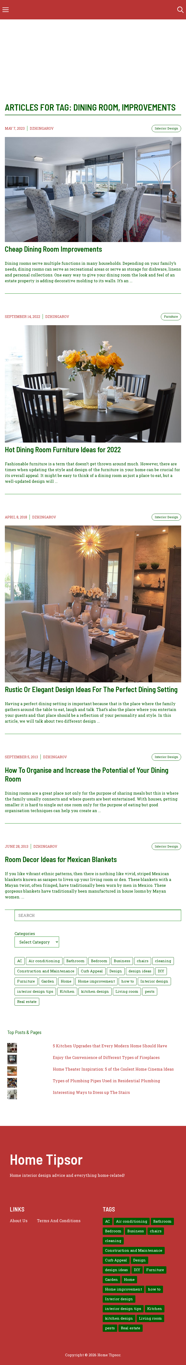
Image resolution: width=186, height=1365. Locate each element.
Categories (25, 933)
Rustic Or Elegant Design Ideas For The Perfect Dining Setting (91, 689)
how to (127, 981)
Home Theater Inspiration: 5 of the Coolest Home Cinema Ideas (113, 1069)
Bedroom (99, 961)
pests (150, 991)
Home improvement (96, 981)
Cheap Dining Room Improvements (53, 248)
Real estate (27, 1001)
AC (19, 961)
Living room (127, 991)
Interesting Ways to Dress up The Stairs (91, 1092)
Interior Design (166, 128)
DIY (161, 971)
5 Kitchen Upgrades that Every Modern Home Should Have (110, 1045)
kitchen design (95, 991)
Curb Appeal (92, 971)
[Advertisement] (93, 56)
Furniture (171, 316)
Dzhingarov (42, 128)
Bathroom (75, 961)
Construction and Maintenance (45, 971)
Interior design (154, 981)
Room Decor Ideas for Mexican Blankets (61, 859)
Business (122, 961)
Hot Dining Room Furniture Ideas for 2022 (63, 449)
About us (18, 1220)
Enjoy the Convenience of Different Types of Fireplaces (106, 1057)
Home (66, 981)
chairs (142, 961)
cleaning (163, 961)
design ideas (140, 971)
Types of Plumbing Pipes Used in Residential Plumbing (106, 1080)
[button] (180, 9)
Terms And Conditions (58, 1220)
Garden (47, 981)
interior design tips (35, 991)
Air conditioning (44, 961)
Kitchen (67, 991)
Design (115, 971)
